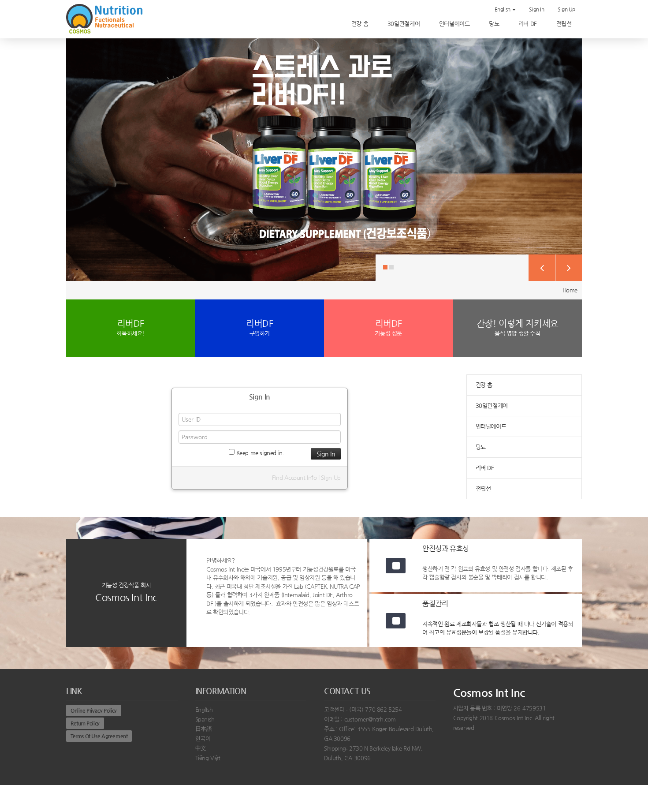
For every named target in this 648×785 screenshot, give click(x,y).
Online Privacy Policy (94, 710)
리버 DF (528, 23)
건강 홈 (360, 23)
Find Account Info (294, 477)
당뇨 (495, 23)
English (503, 9)
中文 (200, 748)
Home (569, 290)
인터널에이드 (455, 23)
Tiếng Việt (207, 758)
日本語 (203, 728)
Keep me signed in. (259, 452)
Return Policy (85, 723)
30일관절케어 (404, 23)
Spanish (205, 719)
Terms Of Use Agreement (99, 736)
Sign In (536, 9)
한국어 (203, 738)
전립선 (564, 23)
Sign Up (566, 9)
